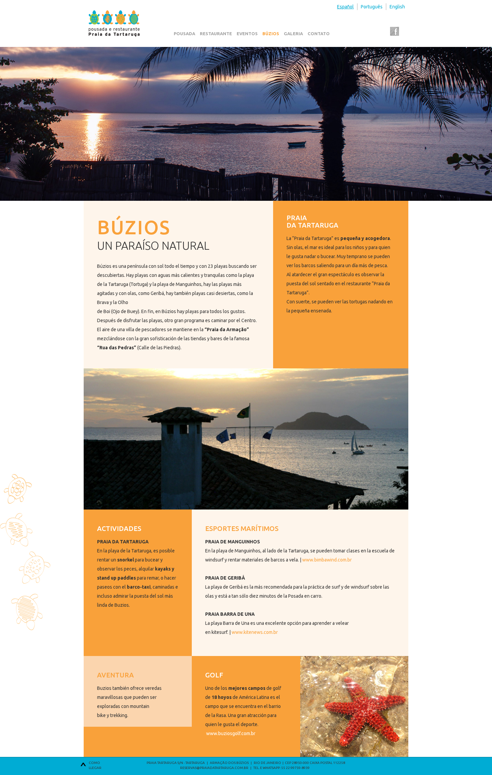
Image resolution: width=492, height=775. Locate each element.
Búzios (270, 33)
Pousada (184, 33)
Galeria (293, 33)
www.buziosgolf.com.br (230, 733)
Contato (319, 33)
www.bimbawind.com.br (327, 559)
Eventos (247, 33)
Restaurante (216, 33)
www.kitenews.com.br (255, 632)
